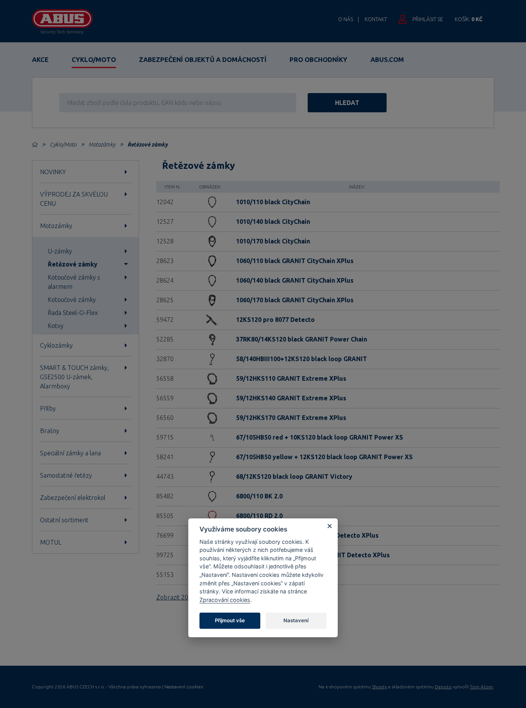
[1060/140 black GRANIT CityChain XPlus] (210, 280)
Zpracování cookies (224, 599)
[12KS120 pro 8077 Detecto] (210, 319)
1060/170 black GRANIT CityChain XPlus (294, 300)
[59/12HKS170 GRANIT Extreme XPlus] (210, 417)
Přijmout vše (230, 620)
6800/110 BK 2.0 (259, 496)
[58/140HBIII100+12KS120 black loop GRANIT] (210, 358)
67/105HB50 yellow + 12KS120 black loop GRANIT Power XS (324, 456)
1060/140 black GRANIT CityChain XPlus (294, 280)
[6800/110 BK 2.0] (210, 495)
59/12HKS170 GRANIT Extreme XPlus (291, 417)
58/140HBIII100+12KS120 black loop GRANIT (301, 358)
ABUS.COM (387, 59)
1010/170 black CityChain (273, 241)
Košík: (468, 19)
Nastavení (295, 620)
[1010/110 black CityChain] (210, 201)
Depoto (443, 686)
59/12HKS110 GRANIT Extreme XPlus (291, 378)
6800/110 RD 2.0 (259, 515)
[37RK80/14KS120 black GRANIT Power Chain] (210, 338)
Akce (40, 59)
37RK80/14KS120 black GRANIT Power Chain (301, 339)
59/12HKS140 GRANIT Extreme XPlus (291, 398)
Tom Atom (481, 686)
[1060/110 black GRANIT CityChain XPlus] (210, 260)
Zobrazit (182, 597)
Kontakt (376, 19)
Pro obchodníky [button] (318, 59)
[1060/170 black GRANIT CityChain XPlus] (210, 299)
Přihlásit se (427, 19)
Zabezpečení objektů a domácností (202, 59)
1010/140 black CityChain (273, 221)
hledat (347, 102)
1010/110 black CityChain (273, 201)
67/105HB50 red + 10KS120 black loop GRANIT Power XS (319, 437)
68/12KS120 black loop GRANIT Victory (294, 476)
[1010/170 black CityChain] (210, 240)
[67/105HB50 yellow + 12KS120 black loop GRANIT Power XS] (210, 456)
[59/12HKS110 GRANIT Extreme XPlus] (210, 378)
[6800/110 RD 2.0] (210, 515)
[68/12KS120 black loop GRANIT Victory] (210, 476)
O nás (345, 19)
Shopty (379, 686)
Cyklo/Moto (94, 59)
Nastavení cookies (183, 687)
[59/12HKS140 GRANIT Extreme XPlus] (210, 397)
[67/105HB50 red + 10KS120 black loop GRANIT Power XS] (210, 436)
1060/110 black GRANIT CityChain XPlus (294, 260)
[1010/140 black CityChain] (210, 221)
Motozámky (102, 145)
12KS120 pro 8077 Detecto (275, 319)
